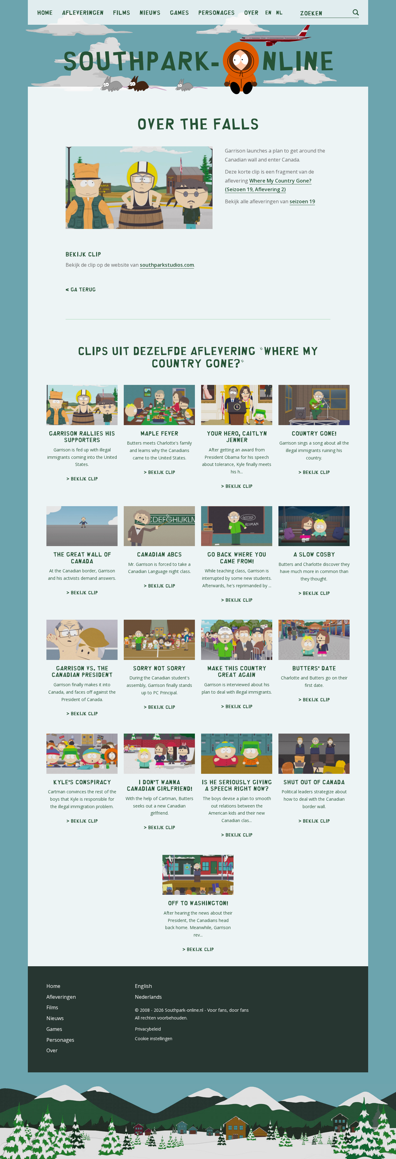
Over (251, 12)
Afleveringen (83, 12)
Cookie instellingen (153, 1038)
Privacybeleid (148, 1029)
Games (179, 12)
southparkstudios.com (167, 264)
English (143, 986)
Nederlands (148, 996)
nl (279, 12)
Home (45, 12)
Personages (216, 12)
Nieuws (150, 12)
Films (121, 12)
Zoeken (311, 12)
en (268, 12)
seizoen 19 (302, 201)
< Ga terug (81, 289)
